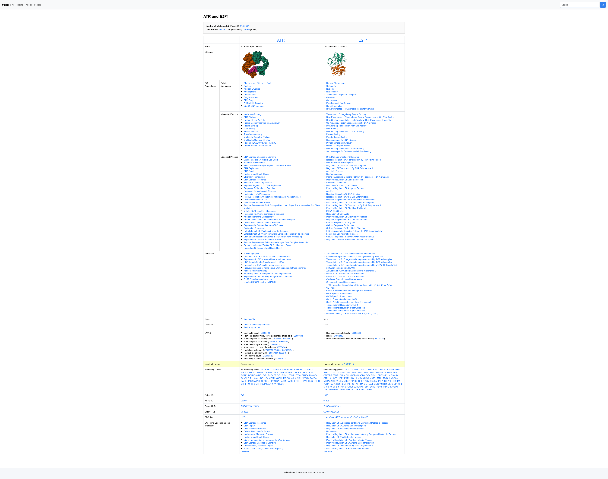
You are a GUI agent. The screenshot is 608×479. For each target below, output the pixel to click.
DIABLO (361, 375)
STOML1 (349, 386)
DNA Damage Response (255, 179)
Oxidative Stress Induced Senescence (344, 279)
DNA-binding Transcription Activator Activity (346, 125)
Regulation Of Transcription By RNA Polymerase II (349, 168)
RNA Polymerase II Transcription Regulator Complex (350, 108)
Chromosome (250, 94)
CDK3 (365, 372)
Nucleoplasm (250, 91)
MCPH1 (279, 378)
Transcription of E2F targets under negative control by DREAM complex (359, 259)
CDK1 (353, 372)
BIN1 (370, 369)
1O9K (331, 417)
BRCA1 (244, 372)
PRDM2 (396, 380)
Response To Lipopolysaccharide (341, 185)
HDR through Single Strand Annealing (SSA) (264, 262)
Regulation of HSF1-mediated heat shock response (267, 259)
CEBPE (387, 372)
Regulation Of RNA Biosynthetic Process (345, 428)
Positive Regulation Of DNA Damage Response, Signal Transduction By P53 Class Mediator (282, 207)
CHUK (297, 372)
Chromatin (331, 85)
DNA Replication (251, 168)
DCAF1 (244, 375)
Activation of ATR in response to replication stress (267, 256)
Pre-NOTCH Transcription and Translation (345, 273)
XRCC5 (280, 383)
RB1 (338, 383)
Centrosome (331, 100)
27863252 (268, 349)
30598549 (356, 332)
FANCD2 (313, 375)
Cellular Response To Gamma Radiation (262, 222)
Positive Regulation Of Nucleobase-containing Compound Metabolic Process (361, 434)
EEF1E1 (277, 375)
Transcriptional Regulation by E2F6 (342, 304)
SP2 (400, 383)
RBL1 (343, 383)
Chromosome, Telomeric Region (258, 83)
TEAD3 (371, 386)
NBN (299, 378)
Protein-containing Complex (339, 102)
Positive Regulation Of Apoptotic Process (345, 188)
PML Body (248, 100)
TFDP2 (386, 386)
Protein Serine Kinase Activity (257, 145)
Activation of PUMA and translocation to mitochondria (351, 270)
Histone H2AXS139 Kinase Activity (260, 142)
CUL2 (348, 375)
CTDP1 (336, 375)
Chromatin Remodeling (254, 176)
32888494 (265, 332)
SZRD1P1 (358, 386)
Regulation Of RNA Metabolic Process (343, 436)
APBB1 (290, 369)
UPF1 (258, 383)
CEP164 (268, 372)
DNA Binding (250, 117)
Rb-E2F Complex (334, 105)
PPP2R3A (274, 380)
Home (20, 4)
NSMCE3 (369, 380)
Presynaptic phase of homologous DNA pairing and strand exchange (275, 267)
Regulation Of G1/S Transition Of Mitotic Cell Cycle (349, 239)
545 (242, 395)
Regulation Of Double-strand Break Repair (263, 247)
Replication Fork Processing (257, 193)
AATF (263, 369)
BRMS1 (396, 369)
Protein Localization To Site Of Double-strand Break (267, 245)
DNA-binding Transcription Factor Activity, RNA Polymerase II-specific (358, 119)
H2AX (255, 378)
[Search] (603, 5)
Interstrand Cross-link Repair (257, 202)
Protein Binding (251, 125)
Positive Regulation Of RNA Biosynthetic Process (349, 439)
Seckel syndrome (252, 327)
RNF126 (350, 383)
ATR (281, 40)
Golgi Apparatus (251, 97)
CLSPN (303, 372)
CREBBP (327, 375)
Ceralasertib (249, 318)
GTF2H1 (327, 378)
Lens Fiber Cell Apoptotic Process (342, 233)
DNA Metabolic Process (255, 428)
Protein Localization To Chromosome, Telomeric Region (269, 219)
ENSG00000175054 (250, 406)
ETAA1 (292, 375)
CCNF (347, 372)
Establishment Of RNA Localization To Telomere (266, 230)
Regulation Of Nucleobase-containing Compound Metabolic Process (357, 422)
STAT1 (341, 386)
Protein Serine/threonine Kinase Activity (262, 122)
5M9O (349, 417)
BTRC (326, 372)
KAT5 (346, 378)
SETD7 (377, 383)
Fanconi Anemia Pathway (255, 270)
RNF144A (359, 383)
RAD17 (283, 380)
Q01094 (327, 411)
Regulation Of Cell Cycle (337, 213)
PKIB (389, 380)
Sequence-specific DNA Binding (341, 139)
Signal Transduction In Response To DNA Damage (267, 439)
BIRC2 (376, 369)
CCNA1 (333, 372)
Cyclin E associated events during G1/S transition (349, 290)
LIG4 (266, 378)
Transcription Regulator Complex (341, 94)
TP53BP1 (333, 389)
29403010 (277, 338)
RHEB (298, 380)
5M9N (343, 417)
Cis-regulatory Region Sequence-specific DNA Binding (351, 122)
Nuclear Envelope (252, 88)
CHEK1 (282, 372)
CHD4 (275, 372)
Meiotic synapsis (251, 253)
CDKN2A (379, 372)
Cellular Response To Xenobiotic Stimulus (345, 228)
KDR (261, 378)
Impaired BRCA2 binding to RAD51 (260, 282)
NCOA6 (326, 380)
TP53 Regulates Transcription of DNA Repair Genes (267, 273)
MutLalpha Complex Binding (256, 137)
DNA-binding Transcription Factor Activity (345, 131)
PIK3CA (252, 380)
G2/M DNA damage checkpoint (258, 279)
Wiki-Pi (8, 5)
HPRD (247, 29)
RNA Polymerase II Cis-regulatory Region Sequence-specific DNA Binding (360, 117)
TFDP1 (379, 386)
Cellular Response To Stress (257, 431)
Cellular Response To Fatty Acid (341, 222)
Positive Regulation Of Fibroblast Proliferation (347, 208)
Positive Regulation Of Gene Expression (344, 179)
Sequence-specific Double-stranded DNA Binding (348, 151)
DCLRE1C (253, 375)
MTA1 (380, 378)
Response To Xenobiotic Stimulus (259, 188)
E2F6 (367, 375)
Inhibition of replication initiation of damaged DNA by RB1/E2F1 (355, 256)
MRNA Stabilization (335, 210)
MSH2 (293, 378)
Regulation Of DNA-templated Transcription (346, 165)
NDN (341, 380)
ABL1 (269, 369)
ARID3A (347, 369)
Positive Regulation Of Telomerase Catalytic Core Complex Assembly (276, 242)
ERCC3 (381, 375)
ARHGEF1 (299, 369)
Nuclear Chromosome (336, 83)
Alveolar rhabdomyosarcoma (257, 324)
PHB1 (384, 380)
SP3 (325, 386)
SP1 (396, 383)
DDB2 (354, 375)
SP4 (330, 386)
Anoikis (329, 190)
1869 (325, 395)
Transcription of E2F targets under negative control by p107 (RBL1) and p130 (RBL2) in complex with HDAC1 (361, 266)
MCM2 (272, 378)
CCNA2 (340, 372)
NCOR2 (334, 380)
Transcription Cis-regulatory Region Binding (346, 114)
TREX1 (316, 380)
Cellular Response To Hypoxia (340, 225)
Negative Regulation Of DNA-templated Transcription (350, 199)
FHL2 (387, 375)
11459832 (244, 26)
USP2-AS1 (266, 383)
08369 (244, 400)
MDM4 (361, 378)
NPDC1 (354, 380)
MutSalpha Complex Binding (257, 139)
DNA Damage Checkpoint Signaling (260, 156)
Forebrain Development (337, 182)
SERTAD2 (368, 383)
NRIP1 (361, 380)
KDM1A (353, 378)
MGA (366, 378)
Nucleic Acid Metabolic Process (258, 434)
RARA (333, 383)
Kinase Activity (251, 131)
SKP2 (390, 383)
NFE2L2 (305, 378)
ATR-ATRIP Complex (253, 102)
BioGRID (223, 29)
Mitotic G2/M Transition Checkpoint (260, 210)
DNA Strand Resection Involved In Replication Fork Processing (273, 236)
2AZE (337, 417)
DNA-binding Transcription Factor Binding (345, 148)
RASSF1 (291, 380)
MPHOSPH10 (348, 364)
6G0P (355, 417)
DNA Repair (249, 171)
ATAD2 (354, 369)
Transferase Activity (253, 134)
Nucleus (247, 85)
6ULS (361, 417)
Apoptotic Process (334, 171)
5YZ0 (243, 417)
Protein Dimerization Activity (339, 142)
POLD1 (259, 380)
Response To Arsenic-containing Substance (264, 213)
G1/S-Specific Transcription (339, 293)
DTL (260, 375)
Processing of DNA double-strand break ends (264, 264)
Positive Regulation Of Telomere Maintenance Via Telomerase (272, 196)
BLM (311, 369)
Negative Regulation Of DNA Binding (343, 193)
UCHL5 (357, 389)
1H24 (325, 417)
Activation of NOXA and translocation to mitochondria (350, 253)
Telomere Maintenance (254, 162)
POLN (266, 380)
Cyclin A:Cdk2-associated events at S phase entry (349, 301)
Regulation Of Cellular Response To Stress (263, 225)
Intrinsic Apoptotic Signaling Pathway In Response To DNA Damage (357, 176)
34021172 (379, 338)
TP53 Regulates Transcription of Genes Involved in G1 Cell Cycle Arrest (359, 284)
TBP (366, 386)
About (29, 4)
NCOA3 (394, 378)
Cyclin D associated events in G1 (341, 299)
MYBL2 (386, 378)
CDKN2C (260, 372)
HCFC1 (335, 378)
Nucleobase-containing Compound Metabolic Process (268, 165)
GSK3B (394, 375)
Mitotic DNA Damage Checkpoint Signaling (263, 448)
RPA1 (304, 380)
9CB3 (366, 417)
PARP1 (244, 380)
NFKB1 (347, 380)
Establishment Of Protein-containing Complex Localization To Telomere (276, 233)
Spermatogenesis (334, 173)
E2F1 (363, 40)
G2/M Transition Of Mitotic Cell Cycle (261, 159)
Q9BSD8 (335, 411)
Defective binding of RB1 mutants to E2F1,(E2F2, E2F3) (352, 313)
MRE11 (286, 378)
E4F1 (270, 375)
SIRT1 (384, 383)
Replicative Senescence (255, 228)
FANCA (305, 375)
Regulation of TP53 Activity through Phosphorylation (268, 276)
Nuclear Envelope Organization (258, 182)
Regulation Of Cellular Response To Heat (262, 239)
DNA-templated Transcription (339, 162)
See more (245, 451)
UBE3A (349, 389)
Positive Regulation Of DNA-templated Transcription (350, 202)
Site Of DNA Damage (253, 105)
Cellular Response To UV (255, 199)
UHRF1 (244, 383)
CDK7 (371, 372)
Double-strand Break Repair (256, 173)
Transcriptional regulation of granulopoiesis (345, 307)
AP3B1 (282, 369)
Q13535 (244, 411)
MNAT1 (373, 378)
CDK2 (359, 372)
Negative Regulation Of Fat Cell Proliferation (346, 219)
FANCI (244, 378)
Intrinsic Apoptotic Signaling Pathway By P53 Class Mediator (354, 230)
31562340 (338, 335)
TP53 (310, 380)
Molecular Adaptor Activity (338, 145)
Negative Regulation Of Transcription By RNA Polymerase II (353, 159)
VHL (363, 389)
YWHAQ (369, 389)
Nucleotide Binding (252, 114)
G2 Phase (331, 287)
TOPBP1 (394, 386)
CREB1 (311, 372)
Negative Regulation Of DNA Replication (262, 185)
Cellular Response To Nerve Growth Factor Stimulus (350, 236)
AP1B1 (275, 369)
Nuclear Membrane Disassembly (259, 216)
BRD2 (390, 369)
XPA (274, 383)
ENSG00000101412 (332, 406)
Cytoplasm (331, 97)
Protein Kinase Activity (254, 119)
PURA (326, 383)
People (37, 4)
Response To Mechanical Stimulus (260, 190)
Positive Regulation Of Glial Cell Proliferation (346, 216)
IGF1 (341, 378)
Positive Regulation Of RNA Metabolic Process (348, 448)
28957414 (273, 352)
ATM (306, 369)
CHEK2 (289, 372)
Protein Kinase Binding (336, 137)
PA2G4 (313, 378)
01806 (326, 400)
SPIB (335, 386)
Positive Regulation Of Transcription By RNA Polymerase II (353, 205)
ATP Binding (249, 128)
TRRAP (342, 389)
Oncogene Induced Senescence (341, 282)
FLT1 (250, 378)
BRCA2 (251, 372)
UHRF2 (251, 383)
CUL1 (342, 375)
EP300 (285, 375)
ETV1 (298, 375)
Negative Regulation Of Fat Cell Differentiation (347, 196)
